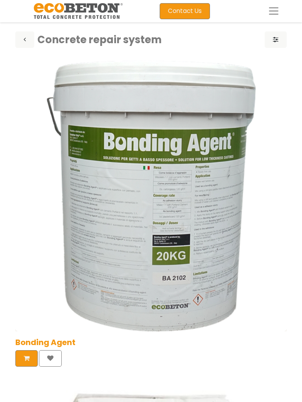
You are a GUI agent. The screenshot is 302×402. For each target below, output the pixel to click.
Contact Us (185, 11)
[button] (26, 358)
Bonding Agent (45, 342)
